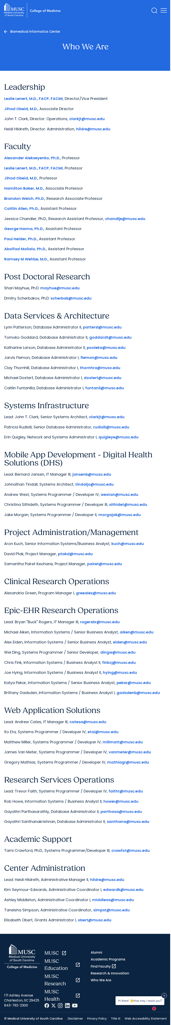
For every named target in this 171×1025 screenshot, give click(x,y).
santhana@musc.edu (128, 821)
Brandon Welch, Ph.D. (24, 198)
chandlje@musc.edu (125, 218)
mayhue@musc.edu (60, 288)
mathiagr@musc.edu (128, 762)
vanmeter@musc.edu (130, 752)
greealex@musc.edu (96, 593)
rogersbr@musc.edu (100, 621)
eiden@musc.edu (130, 642)
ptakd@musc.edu (75, 553)
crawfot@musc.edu (130, 850)
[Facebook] (46, 1005)
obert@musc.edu (94, 920)
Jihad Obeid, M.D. (21, 108)
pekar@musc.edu (134, 682)
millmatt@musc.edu (123, 742)
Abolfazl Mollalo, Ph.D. (25, 248)
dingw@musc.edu (118, 652)
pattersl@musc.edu (102, 327)
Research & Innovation (110, 973)
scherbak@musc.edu (71, 298)
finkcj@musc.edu (119, 662)
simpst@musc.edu (111, 910)
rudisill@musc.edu (111, 427)
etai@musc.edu (103, 731)
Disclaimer (75, 1018)
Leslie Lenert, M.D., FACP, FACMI (33, 98)
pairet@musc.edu (104, 563)
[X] (53, 1006)
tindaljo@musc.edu (94, 484)
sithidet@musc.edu (128, 504)
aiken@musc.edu (136, 632)
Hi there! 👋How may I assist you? (140, 1000)
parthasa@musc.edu (121, 811)
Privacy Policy (97, 1018)
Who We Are (101, 980)
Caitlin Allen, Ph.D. (21, 208)
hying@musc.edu (120, 672)
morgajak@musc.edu (119, 514)
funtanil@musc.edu (104, 388)
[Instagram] (60, 1005)
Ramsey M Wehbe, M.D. (26, 259)
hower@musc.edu (120, 801)
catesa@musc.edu (87, 721)
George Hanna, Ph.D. (24, 228)
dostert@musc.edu (102, 377)
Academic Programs (108, 959)
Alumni (96, 952)
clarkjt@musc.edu (87, 118)
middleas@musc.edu (113, 899)
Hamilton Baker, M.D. (24, 188)
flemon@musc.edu (98, 357)
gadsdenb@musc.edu (138, 692)
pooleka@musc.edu (106, 347)
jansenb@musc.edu (91, 474)
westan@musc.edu (119, 494)
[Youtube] (75, 1006)
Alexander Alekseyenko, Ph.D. (32, 157)
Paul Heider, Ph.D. (20, 238)
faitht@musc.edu (126, 791)
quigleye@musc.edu (118, 437)
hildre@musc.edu (93, 129)
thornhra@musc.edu (100, 367)
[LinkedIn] (67, 1005)
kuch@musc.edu (127, 543)
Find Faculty (103, 966)
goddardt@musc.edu (110, 337)
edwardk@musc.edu (123, 889)
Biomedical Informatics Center (35, 31)
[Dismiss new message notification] (164, 995)
